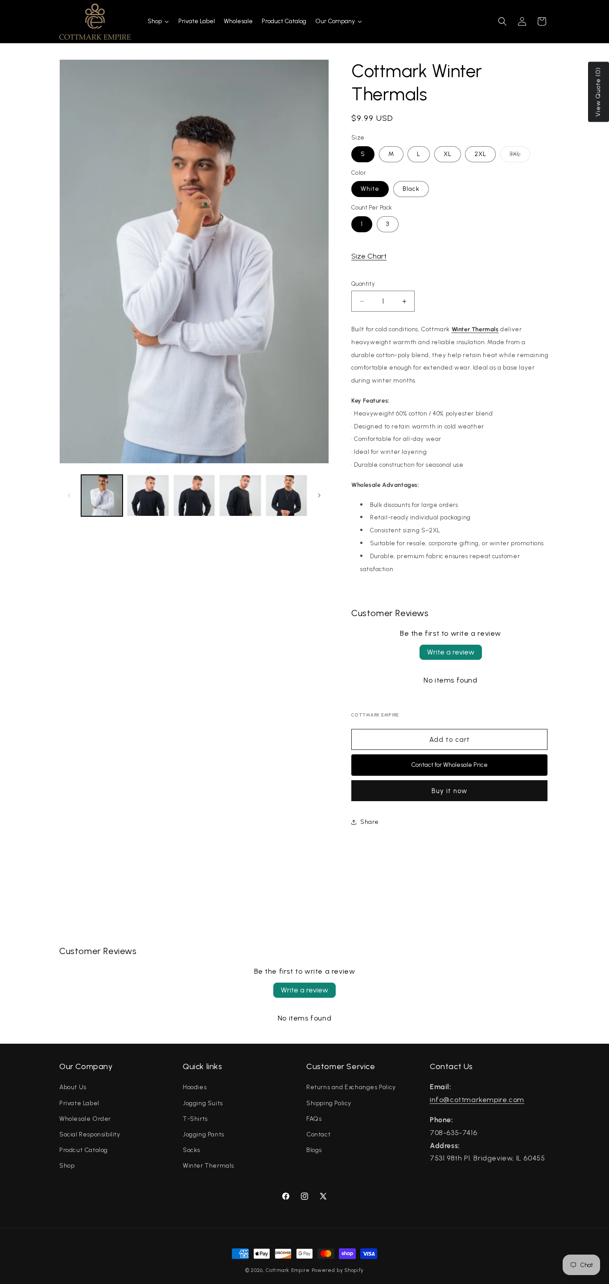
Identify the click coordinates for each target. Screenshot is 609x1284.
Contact (318, 1134)
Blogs (314, 1150)
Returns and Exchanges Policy (351, 1087)
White (370, 189)
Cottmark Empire (288, 1270)
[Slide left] (69, 495)
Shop (66, 1165)
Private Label (79, 1103)
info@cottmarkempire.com (477, 1099)
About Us (72, 1087)
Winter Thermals (208, 1165)
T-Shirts (195, 1119)
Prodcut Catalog (83, 1150)
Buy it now (449, 791)
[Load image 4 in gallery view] (240, 495)
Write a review (450, 652)
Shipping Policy (328, 1103)
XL (448, 154)
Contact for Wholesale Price (449, 765)
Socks (191, 1150)
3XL (520, 156)
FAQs (313, 1119)
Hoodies (194, 1087)
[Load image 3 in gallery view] (194, 495)
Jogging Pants (203, 1134)
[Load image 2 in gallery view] (148, 495)
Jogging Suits (203, 1103)
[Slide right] (319, 495)
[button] (502, 21)
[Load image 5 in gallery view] (286, 495)
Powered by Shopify (338, 1270)
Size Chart (369, 256)
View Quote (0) (598, 92)
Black (411, 189)
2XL (480, 154)
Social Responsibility (89, 1134)
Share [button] (369, 822)
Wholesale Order (85, 1119)
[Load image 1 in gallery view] (102, 495)
